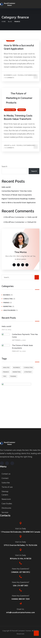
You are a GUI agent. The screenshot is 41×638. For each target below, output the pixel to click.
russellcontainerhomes (27, 75)
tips (4, 376)
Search (4, 166)
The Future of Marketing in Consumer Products (19, 98)
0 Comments (9, 77)
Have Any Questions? (20, 568)
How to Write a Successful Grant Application (19, 47)
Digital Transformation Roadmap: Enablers (18, 199)
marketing (7, 306)
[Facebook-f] (7, 463)
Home (4, 21)
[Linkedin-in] (12, 463)
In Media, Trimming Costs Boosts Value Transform (18, 117)
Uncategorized (9, 310)
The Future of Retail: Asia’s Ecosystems (17, 195)
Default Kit (31, 222)
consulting (10, 110)
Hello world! (6, 187)
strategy (27, 372)
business (6, 295)
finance (22, 110)
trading (13, 376)
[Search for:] (20, 277)
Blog (10, 21)
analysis (6, 367)
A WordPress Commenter (14, 217)
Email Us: (20, 609)
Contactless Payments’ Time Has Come (17, 191)
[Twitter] (2, 463)
